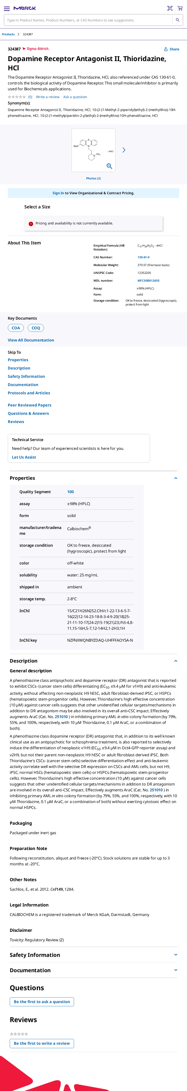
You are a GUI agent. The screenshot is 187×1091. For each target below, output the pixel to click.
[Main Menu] (7, 8)
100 (70, 491)
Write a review (47, 96)
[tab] (12, 34)
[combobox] (93, 20)
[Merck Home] (25, 8)
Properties (18, 359)
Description (19, 368)
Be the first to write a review (44, 1044)
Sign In (58, 193)
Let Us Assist (24, 457)
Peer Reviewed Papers (29, 405)
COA (16, 328)
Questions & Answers (28, 413)
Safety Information (26, 376)
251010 (61, 716)
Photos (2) (93, 178)
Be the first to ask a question (42, 1001)
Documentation (23, 384)
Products (8, 34)
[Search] (177, 20)
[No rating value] (18, 96)
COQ (36, 328)
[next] (124, 150)
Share (174, 49)
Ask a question (75, 96)
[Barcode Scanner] (170, 8)
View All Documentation (31, 340)
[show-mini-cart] (180, 8)
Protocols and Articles (29, 393)
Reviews (16, 421)
